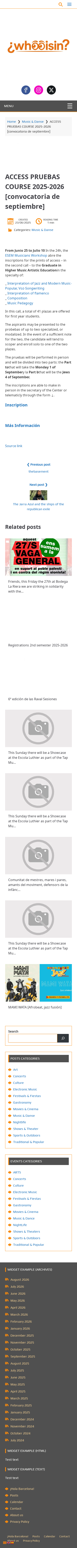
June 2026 (17, 1293)
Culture (18, 1083)
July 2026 (17, 1286)
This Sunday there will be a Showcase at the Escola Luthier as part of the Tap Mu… (38, 757)
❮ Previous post (38, 464)
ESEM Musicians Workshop (26, 255)
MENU (9, 106)
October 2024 (20, 1433)
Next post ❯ (39, 485)
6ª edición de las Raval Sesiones (32, 699)
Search (13, 1031)
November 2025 (22, 1342)
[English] (8, 1542)
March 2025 (19, 1398)
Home (11, 121)
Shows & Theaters (26, 1231)
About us (16, 1515)
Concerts (19, 1076)
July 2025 (17, 1370)
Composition (17, 298)
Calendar (16, 1502)
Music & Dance (24, 1218)
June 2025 (17, 1377)
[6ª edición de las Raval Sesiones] (38, 674)
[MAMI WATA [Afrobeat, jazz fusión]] (38, 983)
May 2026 (17, 1300)
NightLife (20, 1225)
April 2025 (17, 1391)
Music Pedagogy (20, 303)
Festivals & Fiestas (27, 1096)
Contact (15, 1508)
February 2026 (21, 1321)
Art (15, 1070)
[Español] (12, 1542)
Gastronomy (22, 1102)
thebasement (38, 471)
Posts (14, 1495)
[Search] (63, 1038)
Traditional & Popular (28, 1142)
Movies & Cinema (25, 1109)
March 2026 (19, 1314)
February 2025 (21, 1405)
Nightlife (19, 1122)
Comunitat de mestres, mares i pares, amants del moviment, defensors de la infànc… (38, 885)
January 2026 (20, 1328)
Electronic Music (25, 1089)
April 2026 (17, 1307)
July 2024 (17, 1440)
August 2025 (19, 1363)
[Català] (5, 1542)
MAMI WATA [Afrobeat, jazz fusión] (35, 1007)
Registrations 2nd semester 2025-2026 (38, 645)
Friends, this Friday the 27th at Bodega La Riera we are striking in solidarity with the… (38, 586)
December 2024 (22, 1419)
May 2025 (17, 1384)
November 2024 (22, 1426)
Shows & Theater (25, 1129)
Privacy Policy (19, 1522)
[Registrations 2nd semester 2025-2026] (38, 621)
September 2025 (22, 1356)
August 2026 (19, 1280)
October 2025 (20, 1349)
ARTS (17, 1172)
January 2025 (20, 1412)
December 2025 (22, 1335)
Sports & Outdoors (26, 1135)
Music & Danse (33, 121)
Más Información (22, 425)
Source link (13, 446)
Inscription (16, 405)
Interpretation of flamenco (28, 293)
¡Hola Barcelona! (22, 1489)
